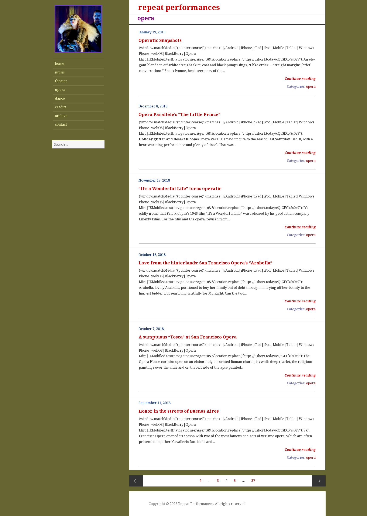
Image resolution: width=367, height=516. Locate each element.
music (60, 72)
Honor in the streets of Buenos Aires (178, 411)
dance (60, 98)
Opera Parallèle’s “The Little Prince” (179, 114)
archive (61, 115)
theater (61, 81)
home (59, 63)
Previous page (136, 480)
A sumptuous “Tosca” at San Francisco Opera (187, 337)
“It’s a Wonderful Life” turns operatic (179, 188)
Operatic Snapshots (160, 40)
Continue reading (300, 78)
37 (254, 480)
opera (60, 89)
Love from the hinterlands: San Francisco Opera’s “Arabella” (205, 263)
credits (60, 107)
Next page (319, 480)
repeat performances (179, 7)
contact (61, 124)
